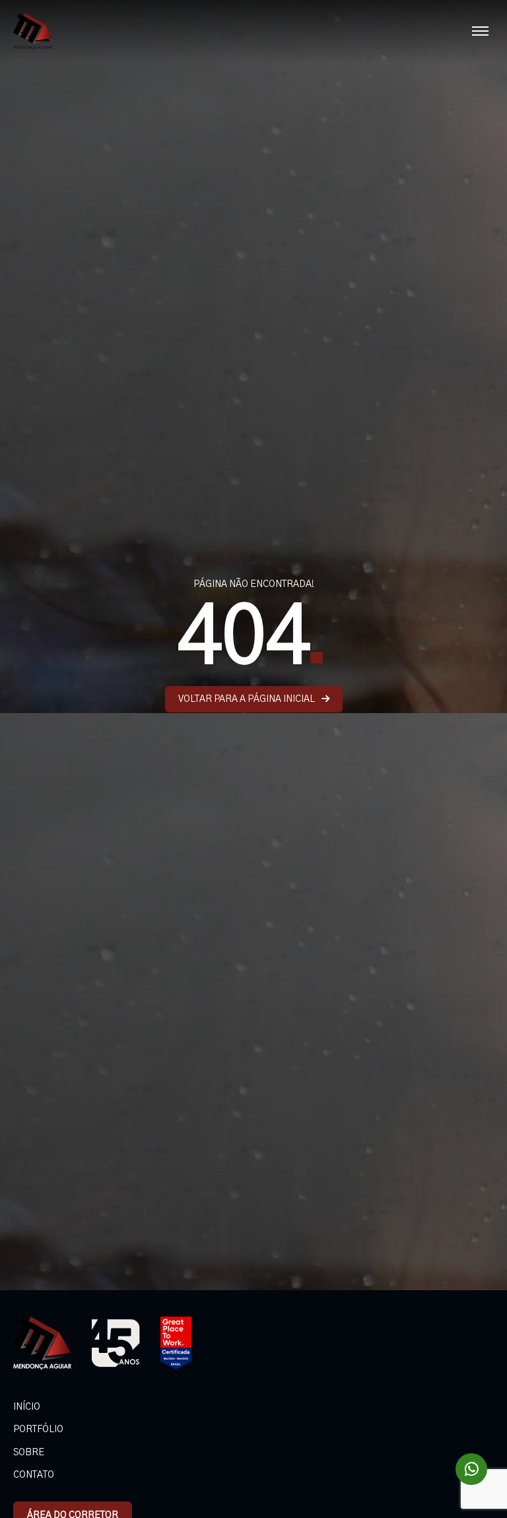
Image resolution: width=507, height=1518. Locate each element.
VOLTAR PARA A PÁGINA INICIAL (246, 699)
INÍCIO (26, 1407)
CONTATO (33, 1475)
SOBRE (28, 1452)
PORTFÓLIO (38, 1429)
